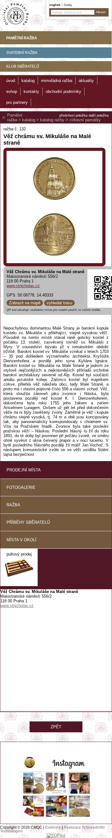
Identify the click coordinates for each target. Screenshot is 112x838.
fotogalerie (21, 487)
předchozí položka (73, 115)
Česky (68, 5)
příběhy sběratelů (28, 522)
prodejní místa (24, 470)
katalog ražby (52, 120)
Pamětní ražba (14, 117)
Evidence (53, 827)
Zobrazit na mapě (24, 303)
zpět (56, 727)
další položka (99, 115)
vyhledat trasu (59, 303)
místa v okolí (21, 539)
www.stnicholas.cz (23, 285)
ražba (13, 505)
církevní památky (85, 120)
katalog (28, 120)
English (54, 5)
